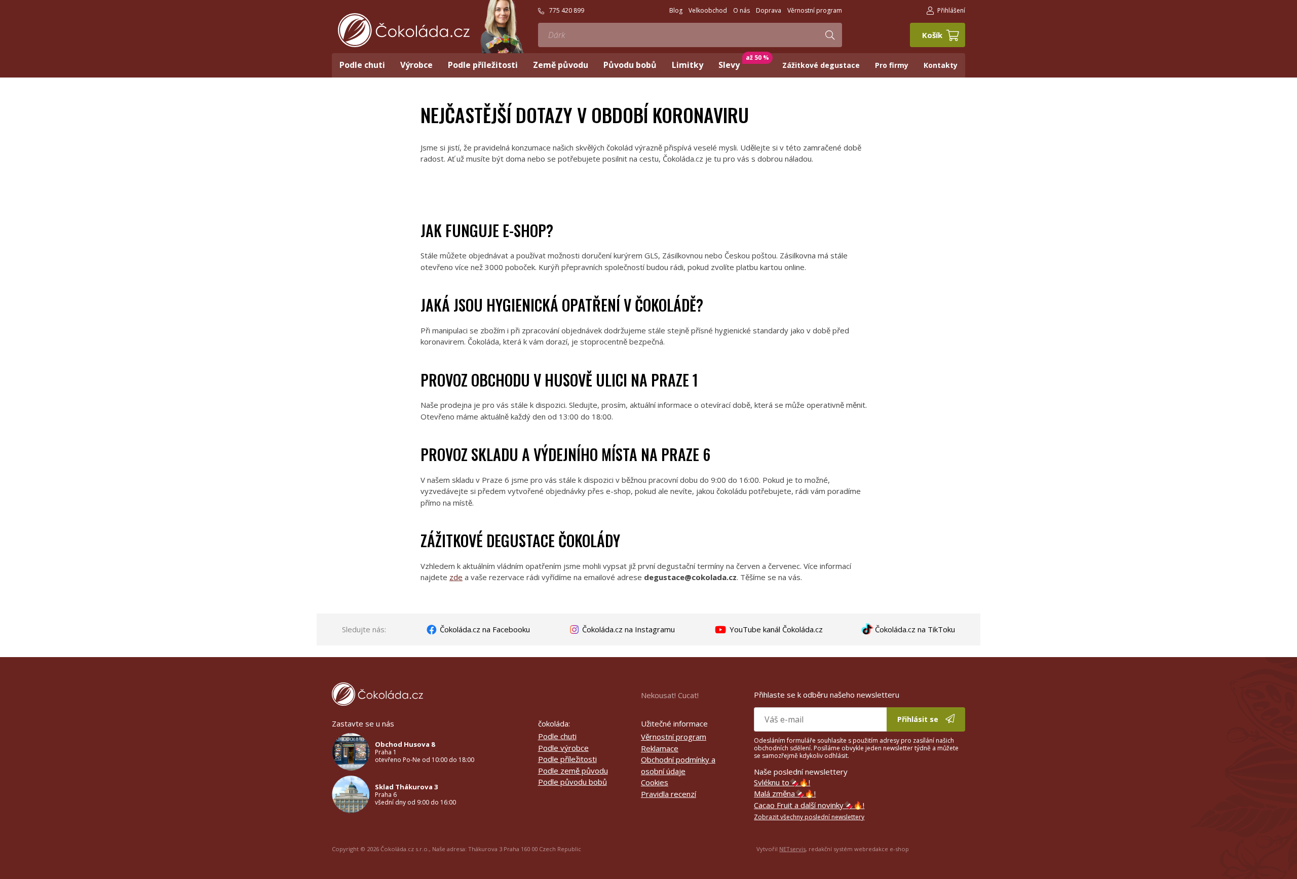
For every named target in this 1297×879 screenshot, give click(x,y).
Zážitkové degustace (821, 65)
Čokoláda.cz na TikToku (914, 629)
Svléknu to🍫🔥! (782, 782)
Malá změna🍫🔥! (785, 793)
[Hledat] (830, 35)
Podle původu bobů (572, 782)
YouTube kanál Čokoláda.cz (775, 629)
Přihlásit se (918, 719)
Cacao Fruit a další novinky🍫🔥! (809, 805)
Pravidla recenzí (668, 794)
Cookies (654, 782)
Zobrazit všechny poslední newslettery (809, 817)
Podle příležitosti (567, 759)
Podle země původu (573, 771)
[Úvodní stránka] (404, 30)
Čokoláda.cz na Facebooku (484, 629)
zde (456, 577)
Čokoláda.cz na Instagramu (627, 629)
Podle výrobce (563, 748)
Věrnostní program (673, 737)
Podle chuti (557, 736)
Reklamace (659, 748)
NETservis (792, 849)
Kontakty (941, 65)
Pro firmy (891, 65)
